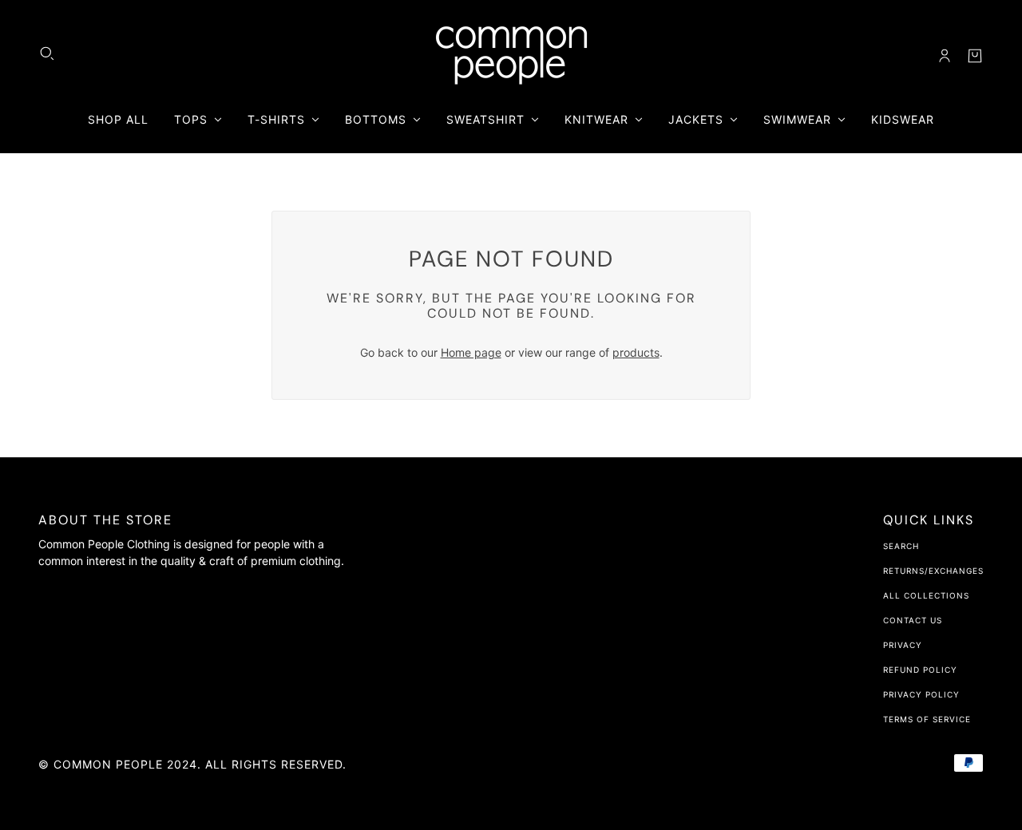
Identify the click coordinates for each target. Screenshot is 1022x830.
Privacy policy (921, 694)
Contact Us (912, 620)
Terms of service (927, 719)
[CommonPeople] (511, 55)
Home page (471, 352)
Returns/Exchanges (933, 570)
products (636, 352)
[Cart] (975, 56)
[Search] (47, 53)
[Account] (944, 56)
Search (901, 546)
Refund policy (920, 669)
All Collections (926, 595)
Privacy (902, 645)
